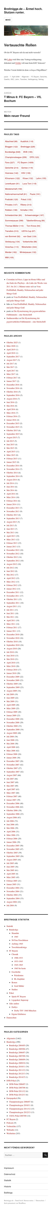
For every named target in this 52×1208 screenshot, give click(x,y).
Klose (28, 178)
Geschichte (16, 971)
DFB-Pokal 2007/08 (17, 1087)
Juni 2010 (10, 655)
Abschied (11, 141)
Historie (7, 1186)
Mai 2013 (10, 532)
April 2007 (11, 789)
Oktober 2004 (12, 894)
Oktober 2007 (12, 768)
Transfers (23, 79)
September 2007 (13, 771)
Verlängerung (32, 79)
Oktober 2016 (12, 391)
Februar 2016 (12, 416)
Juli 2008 (10, 736)
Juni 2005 (10, 866)
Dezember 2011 (13, 592)
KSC (12, 79)
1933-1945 (18, 961)
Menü (7, 20)
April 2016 (11, 409)
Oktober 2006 (12, 810)
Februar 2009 (12, 711)
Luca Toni (29, 183)
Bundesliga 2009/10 (17, 1063)
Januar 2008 (11, 757)
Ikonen (14, 982)
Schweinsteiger (34, 215)
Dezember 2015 (13, 423)
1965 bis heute (20, 968)
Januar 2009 (11, 715)
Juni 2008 (10, 740)
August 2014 (12, 479)
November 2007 (13, 764)
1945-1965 (18, 964)
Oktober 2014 (12, 472)
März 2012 (11, 581)
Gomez (27, 167)
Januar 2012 (11, 588)
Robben (11, 209)
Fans (10, 162)
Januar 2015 (11, 462)
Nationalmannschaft (16, 194)
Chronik (15, 954)
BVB (28, 151)
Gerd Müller (19, 986)
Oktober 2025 (12, 342)
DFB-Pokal (11, 1080)
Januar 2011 (11, 631)
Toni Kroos (33, 225)
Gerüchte (43, 76)
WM (9, 257)
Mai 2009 (10, 701)
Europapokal (12, 1098)
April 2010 (11, 662)
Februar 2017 (12, 377)
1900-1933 (18, 957)
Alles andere (14, 1003)
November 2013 (13, 511)
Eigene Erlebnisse (19, 1014)
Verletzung (12, 241)
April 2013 (11, 536)
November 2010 (13, 638)
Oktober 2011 (12, 599)
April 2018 (11, 353)
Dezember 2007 (13, 761)
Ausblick (26, 141)
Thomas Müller (14, 225)
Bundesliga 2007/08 (17, 1056)
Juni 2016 (10, 402)
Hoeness (11, 173)
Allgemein (25, 76)
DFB (34, 157)
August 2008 (12, 733)
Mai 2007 (10, 785)
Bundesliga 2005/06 (17, 1049)
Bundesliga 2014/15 (17, 1077)
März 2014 (11, 497)
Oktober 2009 (12, 683)
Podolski (11, 199)
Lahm (9, 59)
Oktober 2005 (12, 852)
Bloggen (11, 146)
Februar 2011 (12, 627)
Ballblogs (8, 1192)
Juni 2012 (10, 571)
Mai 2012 (10, 574)
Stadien (15, 989)
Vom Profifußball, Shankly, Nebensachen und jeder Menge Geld (25, 290)
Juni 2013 (10, 529)
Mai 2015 (10, 448)
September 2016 (13, 395)
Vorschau (12, 246)
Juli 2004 (10, 905)
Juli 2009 (10, 694)
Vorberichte (30, 241)
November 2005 (13, 849)
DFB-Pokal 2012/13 (17, 1094)
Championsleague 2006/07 (19, 1101)
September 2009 (13, 687)
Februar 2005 (12, 880)
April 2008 (11, 747)
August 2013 (12, 521)
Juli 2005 (10, 863)
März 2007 (11, 792)
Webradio (10, 1129)
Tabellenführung (35, 220)
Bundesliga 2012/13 (17, 1073)
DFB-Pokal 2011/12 (17, 1091)
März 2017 (11, 374)
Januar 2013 (11, 546)
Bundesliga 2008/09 (17, 1059)
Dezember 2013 (13, 507)
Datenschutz (11, 1017)
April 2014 (11, 493)
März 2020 (11, 346)
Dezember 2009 (13, 676)
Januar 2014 (11, 504)
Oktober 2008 (12, 726)
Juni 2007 (10, 782)
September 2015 (13, 434)
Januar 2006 (11, 842)
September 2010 (13, 645)
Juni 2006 (10, 824)
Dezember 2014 (13, 465)
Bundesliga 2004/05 (17, 1045)
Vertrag (41, 79)
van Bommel (12, 236)
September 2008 (13, 729)
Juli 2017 (10, 363)
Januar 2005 (11, 884)
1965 (16, 936)
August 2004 (12, 902)
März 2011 (11, 624)
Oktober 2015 (12, 430)
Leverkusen (12, 183)
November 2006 (13, 807)
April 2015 (11, 451)
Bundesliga (12, 151)
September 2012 (13, 560)
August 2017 (12, 360)
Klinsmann (12, 178)
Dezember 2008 (13, 719)
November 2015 (13, 426)
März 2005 (11, 877)
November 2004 (13, 891)
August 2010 (12, 648)
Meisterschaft (13, 188)
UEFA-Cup (28, 231)
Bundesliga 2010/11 (17, 1066)
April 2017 (11, 370)
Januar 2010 (11, 673)
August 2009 (12, 690)
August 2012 (12, 564)
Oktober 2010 (12, 641)
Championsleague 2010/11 (19, 1105)
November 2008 (13, 722)
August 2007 (12, 775)
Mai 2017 (10, 367)
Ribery (26, 204)
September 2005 (13, 856)
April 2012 (11, 578)
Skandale (15, 933)
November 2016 (13, 388)
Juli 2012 (10, 567)
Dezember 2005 (13, 845)
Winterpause (28, 252)
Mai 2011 (10, 616)
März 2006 (11, 835)
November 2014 (13, 469)
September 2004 (13, 898)
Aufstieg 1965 (17, 943)
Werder (11, 252)
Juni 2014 (10, 486)
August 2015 (12, 437)
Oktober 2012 (12, 557)
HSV (26, 173)
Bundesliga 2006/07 (17, 1052)
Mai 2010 (10, 659)
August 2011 (12, 606)
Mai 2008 (10, 743)
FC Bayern (35, 76)
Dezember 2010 (13, 634)
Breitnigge (28, 146)
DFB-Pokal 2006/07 (17, 1084)
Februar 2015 (12, 458)
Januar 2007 (11, 799)
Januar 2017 (11, 381)
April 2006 (11, 831)
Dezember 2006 (13, 803)
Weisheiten (29, 246)
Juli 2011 (10, 609)
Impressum (9, 1168)
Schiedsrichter (13, 215)
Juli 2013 (10, 525)
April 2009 (11, 704)
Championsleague (16, 157)
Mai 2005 (10, 870)
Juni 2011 (10, 613)
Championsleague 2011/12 (19, 1108)
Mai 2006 (10, 828)
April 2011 (11, 620)
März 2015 (11, 455)
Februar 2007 (12, 796)
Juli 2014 (10, 483)
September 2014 (13, 476)
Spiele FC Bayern (19, 996)
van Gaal (29, 236)
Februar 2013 (12, 543)
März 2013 (11, 539)
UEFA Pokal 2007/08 (18, 1115)
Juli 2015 (10, 441)
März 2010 (11, 666)
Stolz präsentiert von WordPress (15, 1203)
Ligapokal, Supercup (20, 1000)
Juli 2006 (10, 821)
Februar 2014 (12, 500)
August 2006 (12, 817)
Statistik (10, 926)
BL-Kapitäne (19, 979)
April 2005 (11, 873)
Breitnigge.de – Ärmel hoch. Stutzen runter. (23, 10)
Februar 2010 (12, 669)
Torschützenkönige (19, 947)
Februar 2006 (12, 838)
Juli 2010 (10, 652)
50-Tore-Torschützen (20, 940)
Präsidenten (18, 975)
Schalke (26, 209)
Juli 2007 (10, 778)
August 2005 (12, 859)
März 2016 (11, 412)
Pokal (26, 199)
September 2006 (13, 814)
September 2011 (13, 602)
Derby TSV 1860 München (25, 1010)
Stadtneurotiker (13, 318)
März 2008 (11, 750)
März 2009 (11, 708)
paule (6, 76)
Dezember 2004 (13, 887)
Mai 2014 (10, 490)
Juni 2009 (10, 697)
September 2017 (13, 356)
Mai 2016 (10, 405)
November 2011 (13, 595)
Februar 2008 (12, 754)
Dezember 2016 (13, 384)
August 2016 (12, 398)
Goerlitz (7, 79)
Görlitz (18, 63)
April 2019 (11, 349)
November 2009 (13, 680)
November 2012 (13, 553)
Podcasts (10, 1122)
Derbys (14, 1007)
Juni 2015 (10, 444)
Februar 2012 (12, 585)
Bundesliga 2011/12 (17, 1070)
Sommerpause (14, 220)
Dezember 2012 (13, 550)
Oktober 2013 (12, 514)
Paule (35, 194)
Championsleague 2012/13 (19, 1112)
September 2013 (13, 518)
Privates (11, 204)
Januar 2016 (11, 419)
